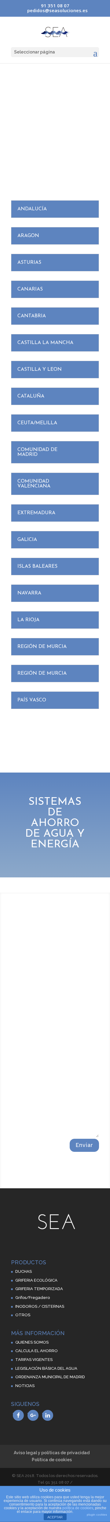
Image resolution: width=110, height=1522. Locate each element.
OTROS (22, 1315)
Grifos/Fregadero (32, 1297)
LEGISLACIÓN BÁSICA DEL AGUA (46, 1368)
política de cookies (77, 1508)
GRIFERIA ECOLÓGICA (36, 1280)
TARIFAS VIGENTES (34, 1359)
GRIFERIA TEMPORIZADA (39, 1288)
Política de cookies (52, 1459)
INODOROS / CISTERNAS (39, 1306)
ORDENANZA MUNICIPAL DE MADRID (50, 1377)
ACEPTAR (55, 1517)
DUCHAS (23, 1271)
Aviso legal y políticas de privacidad (52, 1452)
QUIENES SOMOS (32, 1342)
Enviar (84, 1145)
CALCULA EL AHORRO (36, 1350)
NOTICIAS (25, 1385)
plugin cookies (97, 1514)
